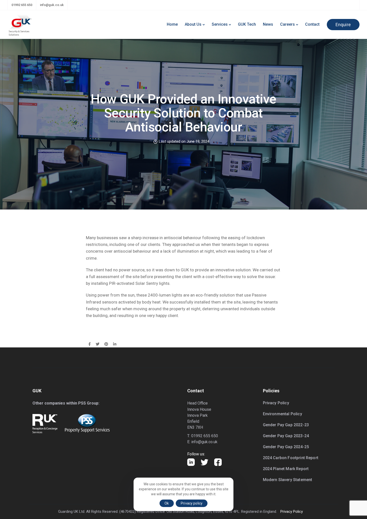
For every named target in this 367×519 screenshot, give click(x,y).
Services (220, 24)
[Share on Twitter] (97, 344)
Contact (312, 24)
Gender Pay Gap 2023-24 (286, 435)
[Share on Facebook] (89, 344)
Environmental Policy (282, 414)
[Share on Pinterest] (106, 344)
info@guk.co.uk (52, 5)
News (268, 24)
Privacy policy (191, 503)
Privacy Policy (276, 403)
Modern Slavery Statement (287, 479)
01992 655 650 (21, 5)
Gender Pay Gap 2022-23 (286, 424)
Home (172, 24)
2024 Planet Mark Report (286, 468)
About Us (193, 24)
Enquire (343, 24)
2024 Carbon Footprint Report (290, 457)
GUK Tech (247, 24)
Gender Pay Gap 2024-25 (286, 446)
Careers (287, 24)
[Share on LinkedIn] (114, 344)
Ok (167, 503)
